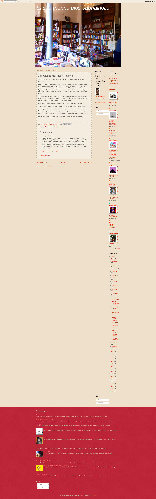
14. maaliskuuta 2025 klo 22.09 (50, 151)
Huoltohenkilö (115, 312)
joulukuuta (114, 261)
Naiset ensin (51, 126)
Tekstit (99, 110)
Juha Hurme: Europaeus (112, 226)
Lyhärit (113, 328)
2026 (112, 256)
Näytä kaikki (117, 248)
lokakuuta (114, 269)
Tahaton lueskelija (111, 223)
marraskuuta (115, 265)
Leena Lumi (112, 110)
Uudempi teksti (41, 162)
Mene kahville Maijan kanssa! (115, 308)
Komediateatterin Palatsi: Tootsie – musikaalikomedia (113, 82)
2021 (112, 358)
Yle (64, 126)
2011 (112, 383)
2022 (112, 356)
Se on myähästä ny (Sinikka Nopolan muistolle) (55, 465)
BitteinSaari (112, 205)
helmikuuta (115, 342)
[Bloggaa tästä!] (66, 124)
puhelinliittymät (59, 126)
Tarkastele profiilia (100, 102)
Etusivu (63, 162)
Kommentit (100, 113)
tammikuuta (115, 346)
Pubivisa (38, 424)
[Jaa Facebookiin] (69, 124)
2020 (112, 361)
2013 (112, 378)
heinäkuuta (115, 277)
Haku (37, 414)
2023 (112, 353)
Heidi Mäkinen (101, 96)
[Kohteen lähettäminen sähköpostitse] (64, 124)
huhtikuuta (114, 289)
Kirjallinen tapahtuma (41, 474)
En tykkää (38, 446)
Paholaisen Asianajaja (112, 90)
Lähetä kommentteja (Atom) (47, 166)
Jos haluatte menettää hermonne (115, 324)
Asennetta (114, 296)
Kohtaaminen (46, 451)
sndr (82, 495)
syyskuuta (114, 271)
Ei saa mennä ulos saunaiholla (72, 8)
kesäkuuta (114, 281)
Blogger (94, 495)
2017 (112, 368)
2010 (112, 386)
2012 (112, 381)
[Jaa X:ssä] (67, 124)
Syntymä (45, 437)
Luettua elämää (113, 233)
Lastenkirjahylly (113, 140)
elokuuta (114, 275)
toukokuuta (115, 285)
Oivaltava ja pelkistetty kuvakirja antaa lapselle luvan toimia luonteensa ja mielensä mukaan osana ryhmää (113, 149)
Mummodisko (115, 299)
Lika (113, 314)
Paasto (113, 330)
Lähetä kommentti (45, 155)
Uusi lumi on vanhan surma (50, 428)
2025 (112, 259)
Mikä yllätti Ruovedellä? (115, 338)
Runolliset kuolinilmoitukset (43, 460)
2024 (112, 351)
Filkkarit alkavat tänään (114, 334)
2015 (112, 373)
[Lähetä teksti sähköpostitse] (60, 124)
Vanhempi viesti (86, 162)
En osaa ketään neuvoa (114, 319)
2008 (112, 391)
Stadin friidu (112, 131)
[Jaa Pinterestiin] (71, 124)
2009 (112, 388)
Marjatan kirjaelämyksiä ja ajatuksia (113, 184)
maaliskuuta (115, 293)
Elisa (46, 126)
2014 (112, 376)
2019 (112, 363)
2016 (112, 371)
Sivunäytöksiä (113, 79)
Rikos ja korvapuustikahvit (115, 303)
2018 (112, 366)
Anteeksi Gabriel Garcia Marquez (44, 419)
